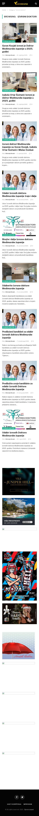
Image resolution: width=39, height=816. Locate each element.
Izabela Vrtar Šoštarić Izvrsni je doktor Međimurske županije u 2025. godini (18, 98)
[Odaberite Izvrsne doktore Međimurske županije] (19, 272)
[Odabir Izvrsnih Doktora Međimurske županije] (19, 419)
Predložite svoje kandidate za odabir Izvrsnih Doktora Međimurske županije (17, 386)
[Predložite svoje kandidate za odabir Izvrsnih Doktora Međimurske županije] (19, 370)
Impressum (28, 804)
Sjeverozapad (29, 809)
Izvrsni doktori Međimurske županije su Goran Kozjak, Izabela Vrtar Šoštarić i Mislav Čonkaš (19, 147)
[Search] (36, 3)
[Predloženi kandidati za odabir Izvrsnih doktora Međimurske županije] (19, 319)
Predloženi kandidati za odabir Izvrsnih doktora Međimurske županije (17, 334)
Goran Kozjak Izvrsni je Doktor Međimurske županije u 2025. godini (18, 48)
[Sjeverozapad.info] (20, 3)
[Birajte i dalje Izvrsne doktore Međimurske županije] (19, 226)
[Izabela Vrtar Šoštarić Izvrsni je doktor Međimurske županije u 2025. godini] (19, 82)
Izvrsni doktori (8, 41)
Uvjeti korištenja (14, 804)
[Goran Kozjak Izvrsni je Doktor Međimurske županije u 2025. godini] (19, 33)
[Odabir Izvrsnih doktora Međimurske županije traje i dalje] (19, 180)
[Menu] (3, 3)
